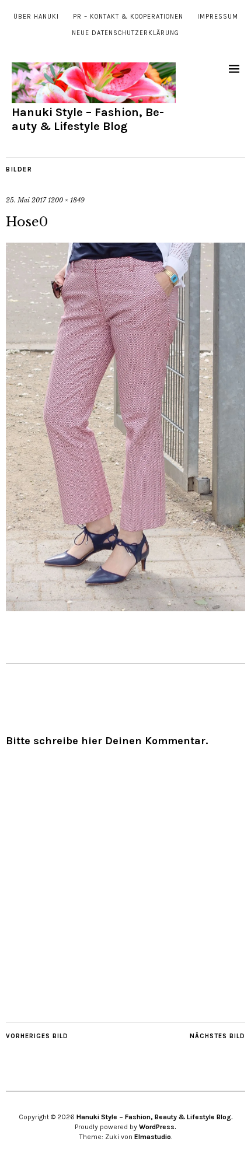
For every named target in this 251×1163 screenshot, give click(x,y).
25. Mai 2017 (26, 200)
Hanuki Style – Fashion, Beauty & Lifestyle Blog (88, 119)
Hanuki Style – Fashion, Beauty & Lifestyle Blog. (154, 1117)
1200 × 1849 (66, 200)
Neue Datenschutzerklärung (125, 33)
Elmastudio (152, 1137)
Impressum (217, 16)
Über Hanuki (36, 16)
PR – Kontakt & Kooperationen (128, 16)
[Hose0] (125, 608)
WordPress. (157, 1127)
